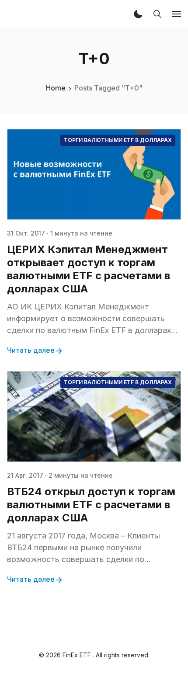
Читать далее (31, 350)
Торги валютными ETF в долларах (118, 140)
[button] (138, 14)
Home (56, 87)
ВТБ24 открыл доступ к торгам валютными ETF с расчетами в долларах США (91, 504)
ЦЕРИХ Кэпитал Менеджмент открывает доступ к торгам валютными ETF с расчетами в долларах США (88, 269)
